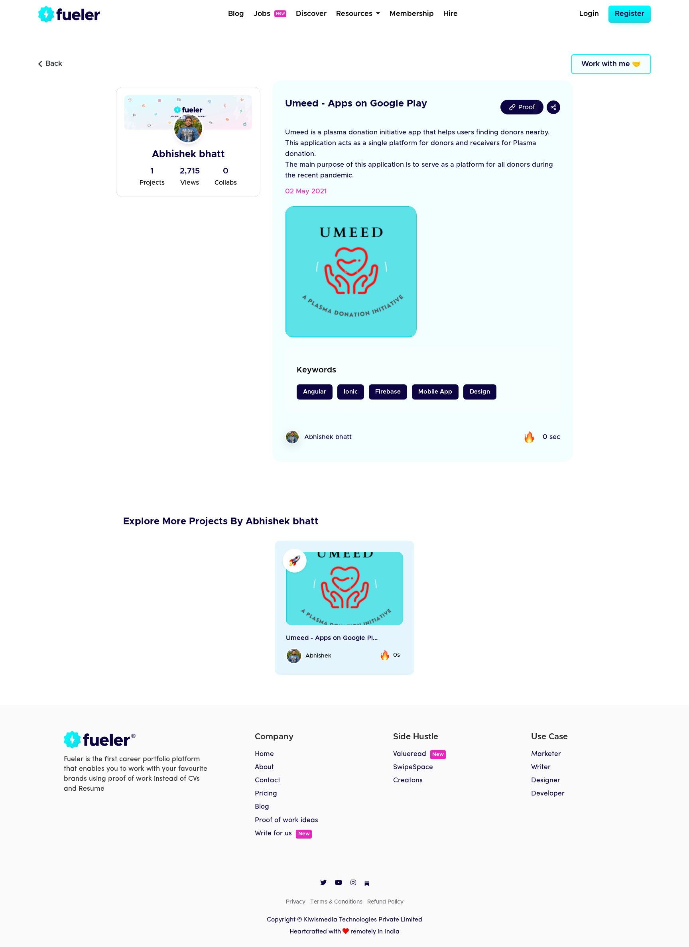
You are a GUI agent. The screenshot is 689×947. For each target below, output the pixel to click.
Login (589, 14)
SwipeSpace (413, 767)
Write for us (282, 833)
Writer (541, 767)
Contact (267, 780)
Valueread (418, 754)
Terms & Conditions (336, 902)
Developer (548, 793)
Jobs (269, 14)
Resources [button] (355, 14)
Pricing (266, 793)
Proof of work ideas (286, 820)
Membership (412, 14)
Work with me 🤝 (611, 64)
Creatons (408, 780)
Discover (311, 14)
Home (264, 754)
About (264, 767)
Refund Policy (385, 902)
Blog (236, 14)
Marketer (546, 754)
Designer (545, 780)
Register (629, 14)
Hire (450, 14)
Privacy (295, 902)
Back (53, 63)
